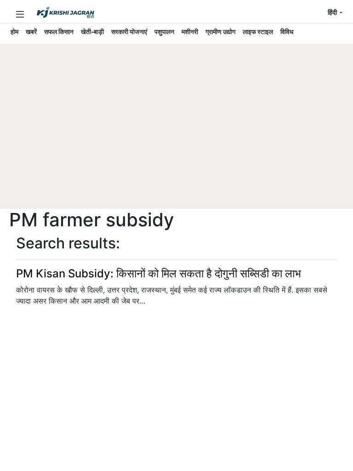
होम (14, 31)
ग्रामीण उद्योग (220, 31)
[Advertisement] (172, 140)
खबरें (31, 31)
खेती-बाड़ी (92, 31)
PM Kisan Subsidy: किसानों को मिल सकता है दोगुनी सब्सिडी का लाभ (158, 273)
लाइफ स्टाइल (258, 31)
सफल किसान (59, 31)
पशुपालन (164, 31)
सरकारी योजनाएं (129, 31)
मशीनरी (190, 31)
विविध (286, 31)
